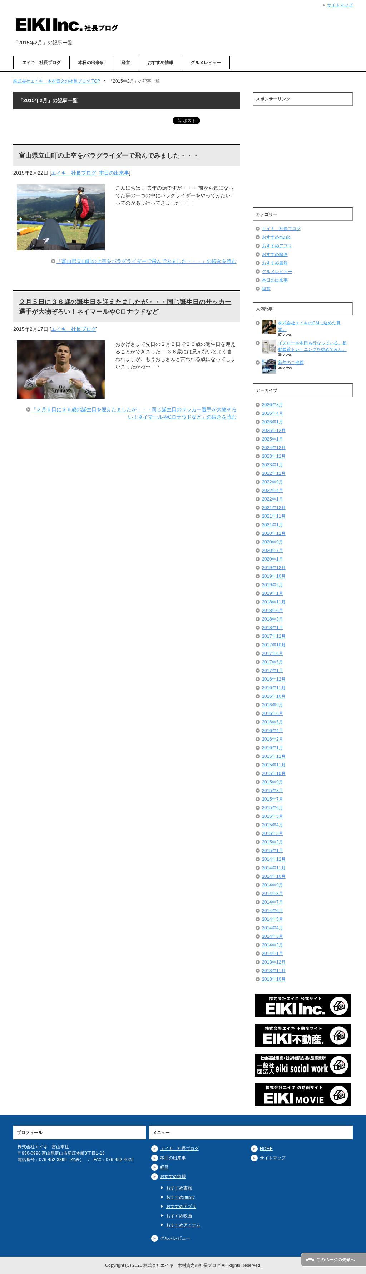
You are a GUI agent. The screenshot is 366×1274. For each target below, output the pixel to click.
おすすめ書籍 (275, 262)
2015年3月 (272, 833)
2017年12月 (274, 636)
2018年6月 (272, 610)
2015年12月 (274, 756)
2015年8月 (272, 790)
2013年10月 (274, 979)
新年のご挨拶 (291, 362)
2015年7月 (272, 799)
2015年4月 (272, 824)
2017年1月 (272, 670)
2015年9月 (272, 782)
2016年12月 (274, 679)
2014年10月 (274, 876)
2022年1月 (272, 499)
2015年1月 (272, 850)
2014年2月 (272, 944)
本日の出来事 (91, 62)
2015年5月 (272, 816)
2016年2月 (272, 739)
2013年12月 (274, 962)
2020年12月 (274, 533)
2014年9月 (272, 884)
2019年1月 (272, 593)
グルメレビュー (206, 62)
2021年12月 (274, 507)
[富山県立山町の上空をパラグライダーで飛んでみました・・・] (61, 246)
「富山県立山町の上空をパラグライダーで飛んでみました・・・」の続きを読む (146, 261)
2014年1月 (272, 953)
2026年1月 (272, 421)
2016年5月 (272, 722)
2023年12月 (274, 456)
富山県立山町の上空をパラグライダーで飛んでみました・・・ (109, 155)
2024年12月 (274, 447)
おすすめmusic (276, 237)
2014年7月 (272, 902)
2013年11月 (274, 970)
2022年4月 (272, 490)
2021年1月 (272, 524)
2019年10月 (274, 576)
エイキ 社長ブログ (41, 62)
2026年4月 (272, 413)
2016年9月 (272, 704)
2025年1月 (272, 439)
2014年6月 (272, 910)
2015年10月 (274, 773)
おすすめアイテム (183, 1225)
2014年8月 (272, 893)
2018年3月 (272, 619)
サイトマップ (273, 1157)
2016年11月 (274, 687)
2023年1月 (272, 464)
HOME (266, 1148)
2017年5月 (272, 662)
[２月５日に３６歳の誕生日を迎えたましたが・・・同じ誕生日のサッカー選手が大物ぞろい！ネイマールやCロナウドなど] (61, 395)
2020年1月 (272, 559)
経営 (126, 62)
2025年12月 (274, 430)
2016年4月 (272, 730)
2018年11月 (274, 601)
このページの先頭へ (335, 1259)
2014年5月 (272, 919)
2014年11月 (274, 867)
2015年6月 (272, 807)
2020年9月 (272, 541)
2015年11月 (274, 764)
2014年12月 (274, 859)
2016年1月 (272, 747)
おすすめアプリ (277, 245)
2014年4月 (272, 927)
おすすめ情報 (160, 62)
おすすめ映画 (275, 254)
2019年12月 (274, 567)
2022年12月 (274, 473)
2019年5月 (272, 584)
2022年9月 (272, 481)
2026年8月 (272, 404)
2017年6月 (272, 653)
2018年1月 (272, 627)
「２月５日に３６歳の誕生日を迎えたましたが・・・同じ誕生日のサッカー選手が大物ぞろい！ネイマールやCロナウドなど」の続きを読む (134, 413)
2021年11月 (274, 516)
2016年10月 (274, 696)
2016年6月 (272, 713)
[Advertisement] (303, 153)
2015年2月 (272, 842)
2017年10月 (274, 644)
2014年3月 (272, 936)
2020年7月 (272, 550)
